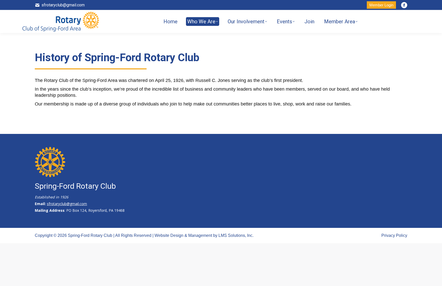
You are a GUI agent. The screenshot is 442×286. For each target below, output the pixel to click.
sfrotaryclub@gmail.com (63, 5)
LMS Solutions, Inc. (235, 235)
